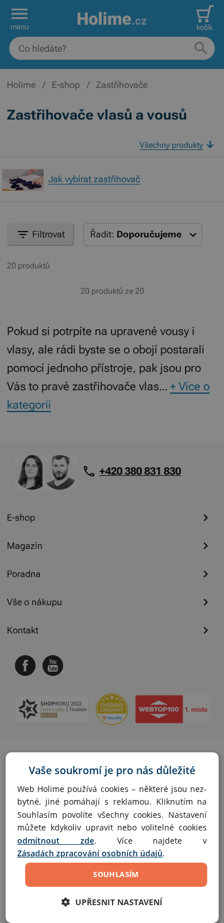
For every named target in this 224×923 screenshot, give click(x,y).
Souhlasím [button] (116, 874)
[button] (112, 902)
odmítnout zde (55, 840)
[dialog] (112, 837)
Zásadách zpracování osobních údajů (90, 853)
